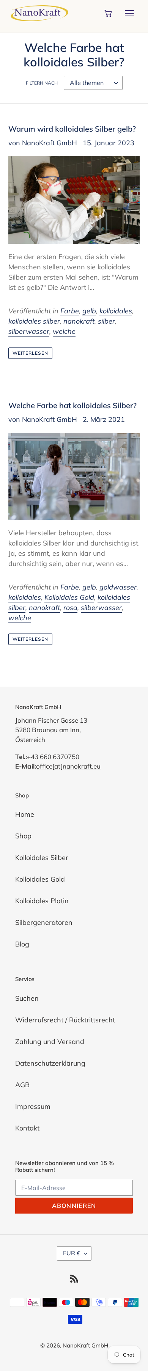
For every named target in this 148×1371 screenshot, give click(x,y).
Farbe (69, 311)
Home (24, 814)
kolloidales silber (34, 321)
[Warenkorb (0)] (108, 13)
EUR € (71, 1253)
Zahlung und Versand (49, 1041)
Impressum (32, 1106)
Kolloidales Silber (41, 857)
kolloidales (115, 311)
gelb (89, 311)
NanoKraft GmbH (85, 1345)
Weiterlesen (30, 353)
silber (106, 321)
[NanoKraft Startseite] (39, 13)
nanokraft (78, 321)
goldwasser (118, 587)
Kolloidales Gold (69, 597)
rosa (70, 607)
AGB (22, 1084)
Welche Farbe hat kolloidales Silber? (72, 405)
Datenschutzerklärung (50, 1063)
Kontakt (27, 1128)
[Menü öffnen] (129, 13)
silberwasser (28, 331)
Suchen (27, 998)
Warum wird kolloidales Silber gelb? (72, 129)
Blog (22, 944)
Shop (23, 836)
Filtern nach (42, 83)
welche (64, 331)
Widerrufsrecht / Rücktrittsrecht (65, 1020)
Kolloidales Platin (42, 900)
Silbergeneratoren (43, 922)
